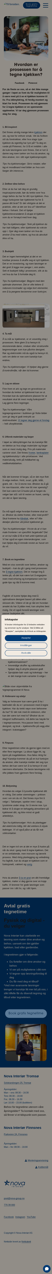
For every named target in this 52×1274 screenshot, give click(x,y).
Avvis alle (26, 653)
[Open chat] (47, 1269)
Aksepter (26, 638)
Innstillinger (26, 645)
